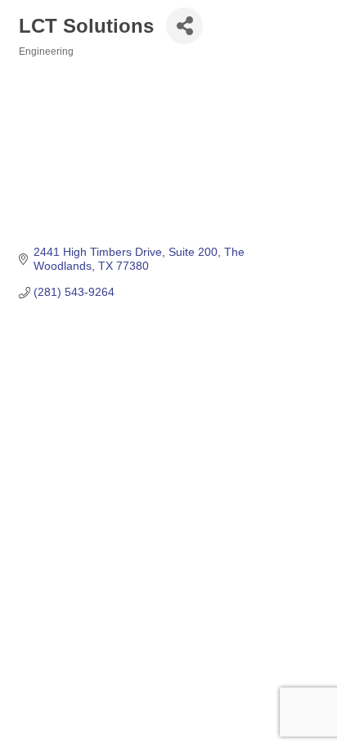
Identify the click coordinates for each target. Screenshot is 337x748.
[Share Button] (184, 25)
